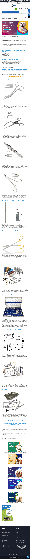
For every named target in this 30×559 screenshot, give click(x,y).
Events (16, 533)
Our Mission (17, 531)
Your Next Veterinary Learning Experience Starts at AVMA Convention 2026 (15, 502)
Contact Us (17, 537)
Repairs (3, 541)
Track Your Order (20, 2)
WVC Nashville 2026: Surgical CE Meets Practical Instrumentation (15, 477)
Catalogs (17, 532)
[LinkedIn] (5, 2)
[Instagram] (7, 2)
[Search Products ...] (16, 9)
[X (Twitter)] (4, 2)
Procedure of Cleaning (5, 547)
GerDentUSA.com (18, 1)
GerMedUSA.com (25, 0)
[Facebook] (2, 2)
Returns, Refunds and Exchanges (6, 546)
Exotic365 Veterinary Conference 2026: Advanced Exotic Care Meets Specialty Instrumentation (15, 452)
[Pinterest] (9, 2)
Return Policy (4, 545)
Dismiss (21, 1)
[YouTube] (6, 2)
